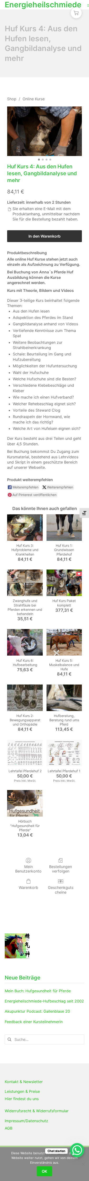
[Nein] (83, 1164)
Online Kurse (34, 99)
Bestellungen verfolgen (60, 868)
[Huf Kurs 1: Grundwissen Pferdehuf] (64, 527)
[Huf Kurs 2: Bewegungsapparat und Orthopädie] (24, 698)
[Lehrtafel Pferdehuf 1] (64, 753)
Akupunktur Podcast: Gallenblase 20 (37, 1011)
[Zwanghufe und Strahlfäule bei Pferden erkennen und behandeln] (24, 583)
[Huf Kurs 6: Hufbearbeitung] (24, 642)
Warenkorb (28, 887)
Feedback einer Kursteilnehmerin (34, 1021)
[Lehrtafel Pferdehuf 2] (24, 753)
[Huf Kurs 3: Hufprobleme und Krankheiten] (24, 527)
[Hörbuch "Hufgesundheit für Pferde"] (24, 803)
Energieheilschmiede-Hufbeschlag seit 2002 (44, 1001)
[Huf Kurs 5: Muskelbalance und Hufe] (64, 642)
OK (44, 1171)
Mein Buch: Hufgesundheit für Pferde (38, 990)
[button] (76, 12)
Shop (11, 99)
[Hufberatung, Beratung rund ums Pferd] (64, 698)
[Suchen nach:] (44, 1039)
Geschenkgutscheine (60, 889)
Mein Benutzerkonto (28, 868)
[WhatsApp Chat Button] (77, 1150)
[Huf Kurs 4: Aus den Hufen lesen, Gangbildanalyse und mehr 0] (44, 131)
